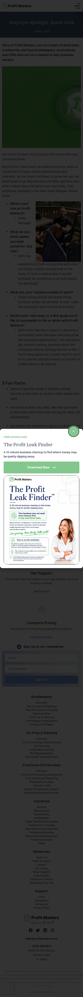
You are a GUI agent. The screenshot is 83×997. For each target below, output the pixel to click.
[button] (73, 431)
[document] (41, 498)
